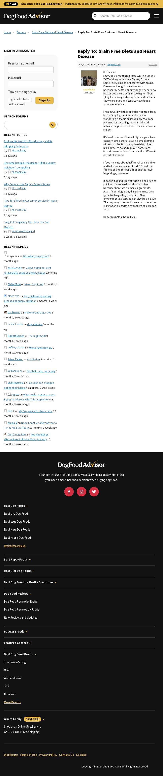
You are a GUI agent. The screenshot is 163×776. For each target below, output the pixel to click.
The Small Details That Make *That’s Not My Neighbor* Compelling (30, 165)
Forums (21, 32)
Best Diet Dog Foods (17, 571)
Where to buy (21, 719)
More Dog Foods (15, 546)
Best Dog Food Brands (19, 654)
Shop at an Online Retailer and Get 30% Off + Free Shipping (22, 729)
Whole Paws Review (40, 348)
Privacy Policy (48, 754)
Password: (14, 78)
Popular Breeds (14, 632)
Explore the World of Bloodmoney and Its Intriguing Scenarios (28, 143)
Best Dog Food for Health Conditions (28, 582)
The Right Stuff (37, 336)
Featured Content (16, 643)
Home (7, 32)
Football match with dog (41, 371)
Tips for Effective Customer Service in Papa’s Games (31, 203)
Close (157, 4)
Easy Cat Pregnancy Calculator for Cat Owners (26, 224)
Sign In (44, 100)
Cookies (81, 754)
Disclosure (11, 754)
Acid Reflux (33, 360)
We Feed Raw (12, 678)
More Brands (12, 702)
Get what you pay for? (36, 256)
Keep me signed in (23, 92)
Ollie (6, 670)
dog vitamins (35, 324)
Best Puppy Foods (16, 560)
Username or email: (21, 63)
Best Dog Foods (14, 506)
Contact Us (66, 754)
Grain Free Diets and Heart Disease (52, 32)
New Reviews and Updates (20, 618)
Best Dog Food (16, 514)
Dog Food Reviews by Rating (22, 610)
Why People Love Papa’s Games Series (27, 184)
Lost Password (16, 104)
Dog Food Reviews (16, 594)
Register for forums (20, 99)
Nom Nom (10, 694)
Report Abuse (114, 64)
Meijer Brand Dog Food (37, 313)
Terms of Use (28, 754)
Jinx (6, 686)
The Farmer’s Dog (15, 662)
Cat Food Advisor (51, 4)
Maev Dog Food (34, 285)
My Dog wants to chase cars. (35, 411)
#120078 (153, 64)
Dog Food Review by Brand (21, 602)
